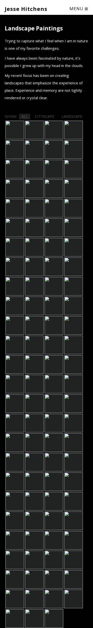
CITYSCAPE (44, 116)
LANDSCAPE (72, 116)
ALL (25, 116)
